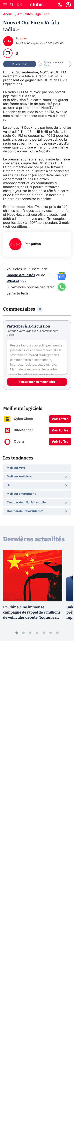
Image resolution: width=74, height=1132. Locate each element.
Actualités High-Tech (33, 14)
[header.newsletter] (19, 5)
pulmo (24, 38)
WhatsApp (15, 281)
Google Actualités (21, 275)
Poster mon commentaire (37, 381)
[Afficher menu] (5, 5)
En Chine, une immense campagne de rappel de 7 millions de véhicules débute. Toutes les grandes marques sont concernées (32, 617)
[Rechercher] (11, 5)
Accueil (8, 14)
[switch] (60, 4)
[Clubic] (37, 5)
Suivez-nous (19, 64)
